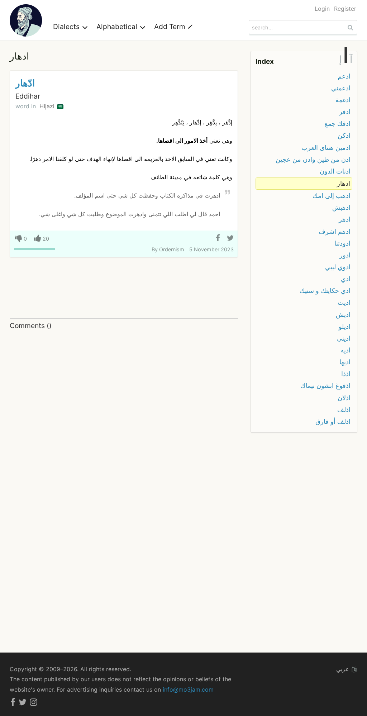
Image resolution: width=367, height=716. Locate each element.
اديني (344, 338)
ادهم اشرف (335, 231)
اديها (345, 362)
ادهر (345, 219)
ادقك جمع (337, 123)
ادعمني (341, 88)
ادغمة (343, 100)
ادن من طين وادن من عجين (313, 159)
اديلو (345, 326)
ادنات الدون (335, 171)
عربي (343, 669)
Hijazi (47, 106)
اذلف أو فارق (333, 421)
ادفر (345, 111)
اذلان (344, 398)
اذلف (344, 409)
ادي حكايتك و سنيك (325, 290)
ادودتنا (342, 243)
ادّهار (25, 83)
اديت (344, 302)
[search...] (351, 27)
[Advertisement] (124, 288)
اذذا (346, 374)
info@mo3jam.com (188, 689)
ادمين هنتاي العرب (326, 147)
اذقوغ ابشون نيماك (325, 385)
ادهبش (341, 207)
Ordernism (171, 249)
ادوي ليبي (338, 267)
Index (265, 61)
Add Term (170, 26)
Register (345, 8)
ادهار (343, 183)
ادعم (344, 76)
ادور (345, 255)
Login (322, 8)
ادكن (344, 135)
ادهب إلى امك (332, 195)
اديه (345, 350)
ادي (346, 279)
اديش (343, 314)
